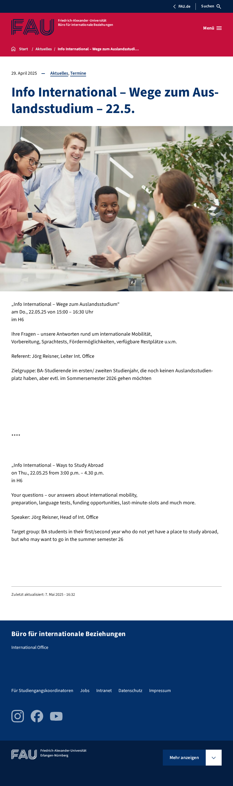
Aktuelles (59, 73)
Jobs (85, 690)
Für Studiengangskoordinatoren (42, 690)
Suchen (207, 6)
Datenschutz (130, 690)
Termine (78, 73)
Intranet (104, 690)
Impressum (160, 690)
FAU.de (184, 6)
